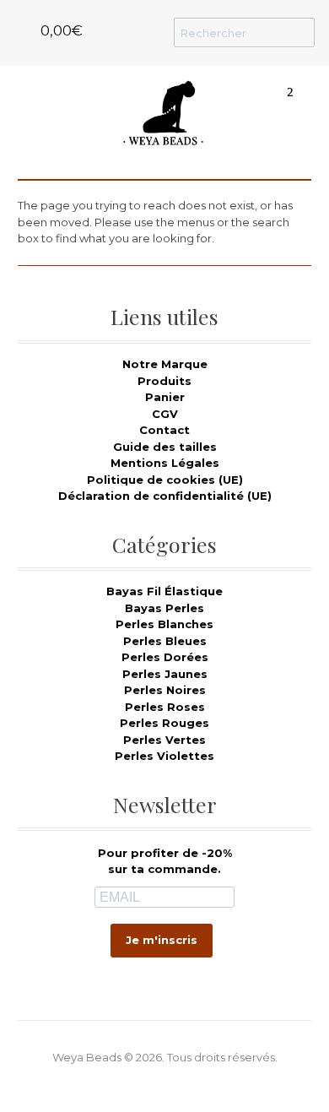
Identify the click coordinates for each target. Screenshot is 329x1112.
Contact (164, 430)
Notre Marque (165, 364)
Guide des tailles (165, 446)
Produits (164, 381)
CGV (165, 413)
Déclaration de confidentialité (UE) (165, 495)
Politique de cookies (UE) (165, 479)
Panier (165, 397)
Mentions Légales (165, 462)
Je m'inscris (161, 940)
